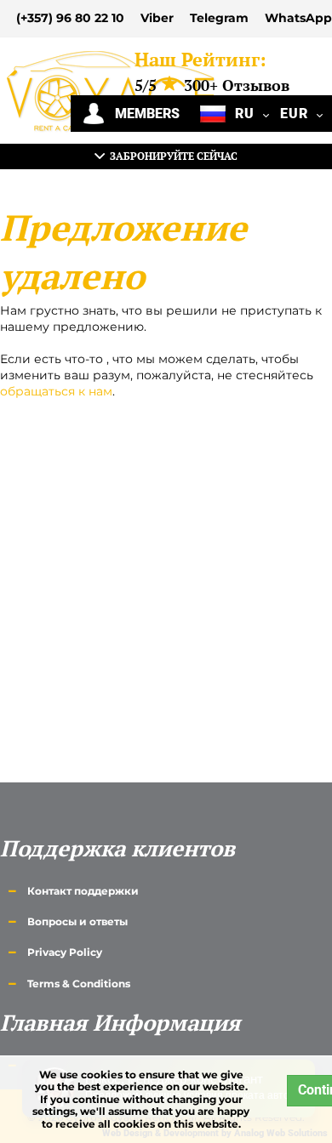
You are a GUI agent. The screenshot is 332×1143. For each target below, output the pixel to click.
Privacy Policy (64, 952)
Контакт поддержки (83, 890)
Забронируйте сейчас (171, 156)
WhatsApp (298, 18)
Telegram (219, 18)
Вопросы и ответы (77, 921)
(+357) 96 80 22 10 (70, 18)
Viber (157, 18)
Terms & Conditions (78, 983)
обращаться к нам (56, 391)
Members (142, 113)
